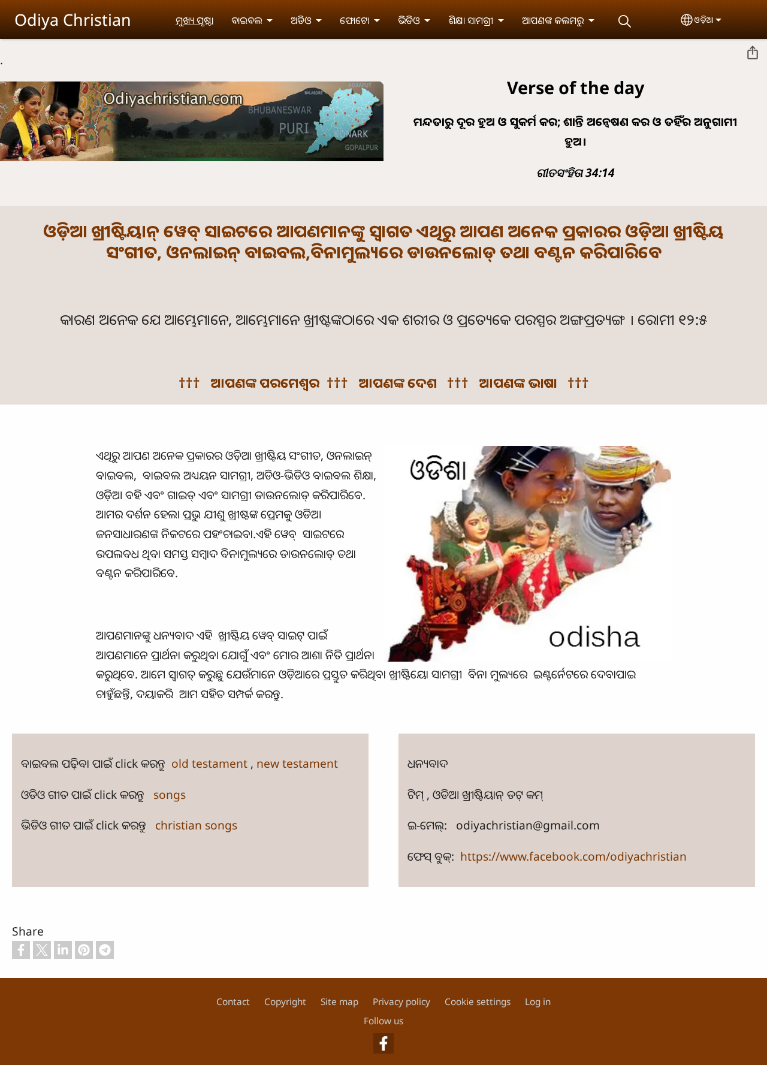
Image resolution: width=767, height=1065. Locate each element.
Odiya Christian (72, 19)
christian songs (196, 825)
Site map (339, 1001)
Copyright (285, 1001)
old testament (210, 763)
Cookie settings (478, 1001)
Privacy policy (401, 1001)
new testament (297, 763)
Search (624, 21)
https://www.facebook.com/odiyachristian (573, 856)
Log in (538, 1001)
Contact (233, 1001)
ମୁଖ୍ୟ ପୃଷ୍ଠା (194, 20)
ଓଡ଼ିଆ (704, 19)
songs (169, 794)
